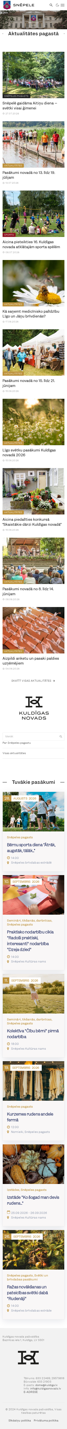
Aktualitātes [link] (13, 165)
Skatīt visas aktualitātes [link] (32, 681)
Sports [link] (9, 234)
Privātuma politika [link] (46, 1420)
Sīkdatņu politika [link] (20, 1420)
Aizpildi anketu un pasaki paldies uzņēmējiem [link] (31, 661)
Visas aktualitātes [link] (14, 753)
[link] (24, 5)
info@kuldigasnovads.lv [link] (45, 1388)
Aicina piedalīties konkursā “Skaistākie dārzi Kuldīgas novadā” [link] (32, 522)
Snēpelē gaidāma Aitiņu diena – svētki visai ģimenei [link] (30, 105)
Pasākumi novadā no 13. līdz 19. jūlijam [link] (29, 175)
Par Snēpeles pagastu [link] (17, 743)
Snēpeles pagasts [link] (16, 96)
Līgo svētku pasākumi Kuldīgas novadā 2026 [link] (29, 452)
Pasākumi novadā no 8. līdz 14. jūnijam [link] (28, 591)
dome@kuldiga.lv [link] (46, 1385)
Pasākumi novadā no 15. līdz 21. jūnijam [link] (29, 383)
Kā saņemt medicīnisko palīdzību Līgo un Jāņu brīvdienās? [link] (31, 314)
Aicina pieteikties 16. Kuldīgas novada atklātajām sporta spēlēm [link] (31, 244)
